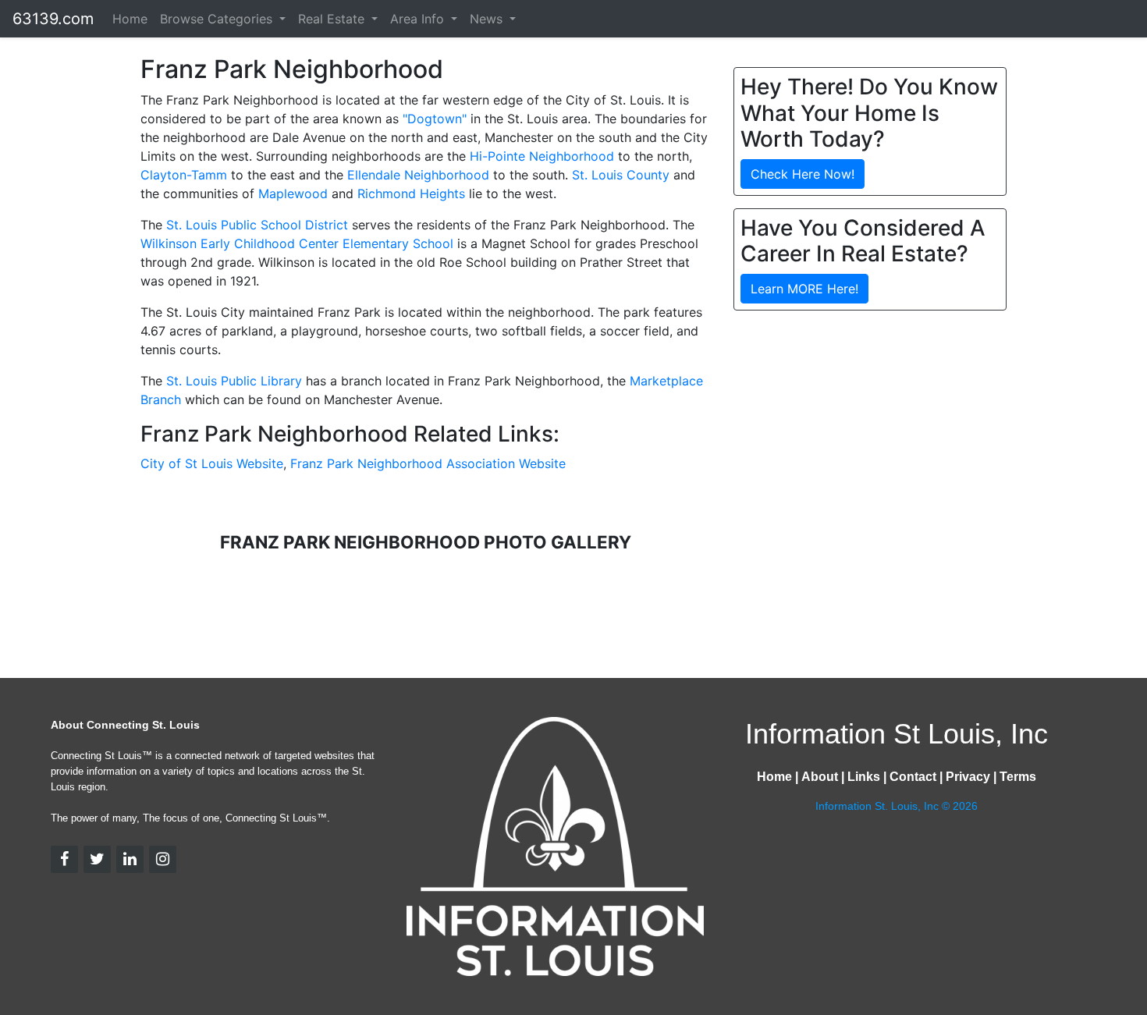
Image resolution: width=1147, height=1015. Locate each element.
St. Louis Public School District (257, 224)
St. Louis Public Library (234, 381)
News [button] (488, 19)
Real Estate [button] (333, 19)
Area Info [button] (419, 19)
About (819, 776)
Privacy (968, 776)
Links (863, 776)
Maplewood (293, 193)
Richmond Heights (411, 193)
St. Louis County (620, 175)
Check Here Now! (802, 174)
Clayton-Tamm (183, 175)
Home (129, 19)
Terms (1018, 776)
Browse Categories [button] (218, 19)
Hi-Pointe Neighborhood (542, 156)
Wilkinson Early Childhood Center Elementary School (296, 243)
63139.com (53, 18)
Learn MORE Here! (804, 288)
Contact (913, 776)
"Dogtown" (435, 118)
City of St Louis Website (211, 463)
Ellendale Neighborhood (418, 175)
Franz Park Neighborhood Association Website (428, 463)
